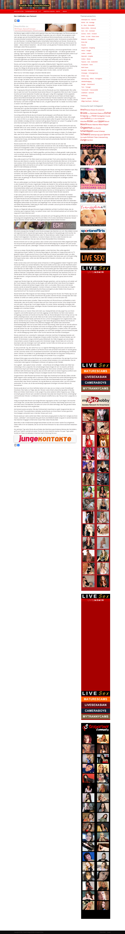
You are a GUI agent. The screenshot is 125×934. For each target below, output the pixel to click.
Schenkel (96, 131)
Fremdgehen (101, 116)
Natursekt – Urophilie (87, 56)
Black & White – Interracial (88, 28)
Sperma (107, 134)
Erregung (84, 116)
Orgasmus (86, 127)
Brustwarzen (100, 110)
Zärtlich (90, 140)
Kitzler (90, 121)
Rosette (98, 128)
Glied (95, 118)
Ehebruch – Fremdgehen (88, 39)
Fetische (83, 45)
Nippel (105, 124)
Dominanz (93, 113)
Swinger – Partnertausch (88, 84)
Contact (109, 932)
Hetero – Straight (86, 50)
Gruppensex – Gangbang (88, 48)
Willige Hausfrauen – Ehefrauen (89, 101)
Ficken (89, 116)
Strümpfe (83, 137)
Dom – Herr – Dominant (88, 31)
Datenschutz (103, 932)
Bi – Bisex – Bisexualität (87, 25)
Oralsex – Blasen (86, 59)
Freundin (107, 116)
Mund (107, 121)
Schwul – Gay (85, 76)
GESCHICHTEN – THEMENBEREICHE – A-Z (27, 11)
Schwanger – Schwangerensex (89, 73)
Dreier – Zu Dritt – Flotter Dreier (90, 36)
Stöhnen (90, 137)
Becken (88, 110)
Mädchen (95, 125)
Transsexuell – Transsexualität (89, 90)
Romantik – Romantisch (87, 70)
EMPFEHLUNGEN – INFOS (52, 11)
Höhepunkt (101, 118)
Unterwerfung (103, 137)
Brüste (83, 112)
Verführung (84, 95)
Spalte (101, 134)
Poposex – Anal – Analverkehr (89, 62)
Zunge (83, 139)
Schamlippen (86, 130)
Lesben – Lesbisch (86, 53)
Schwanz (85, 134)
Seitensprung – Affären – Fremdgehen (91, 78)
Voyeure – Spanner (86, 98)
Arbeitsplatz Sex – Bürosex (88, 19)
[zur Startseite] (34, 5)
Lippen (101, 121)
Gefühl (82, 118)
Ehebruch (101, 113)
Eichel (107, 112)
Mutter (90, 125)
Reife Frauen (84, 67)
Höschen (83, 121)
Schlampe (102, 131)
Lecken (95, 121)
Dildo (89, 113)
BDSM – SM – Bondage (87, 22)
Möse (101, 124)
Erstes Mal (84, 42)
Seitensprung (94, 135)
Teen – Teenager (86, 87)
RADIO (65, 11)
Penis (94, 128)
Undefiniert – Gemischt (87, 93)
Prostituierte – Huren (87, 64)
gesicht (92, 118)
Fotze (94, 116)
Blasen (93, 110)
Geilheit (87, 118)
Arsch (83, 109)
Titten (96, 137)
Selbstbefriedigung (86, 81)
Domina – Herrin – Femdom (89, 33)
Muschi (83, 124)
